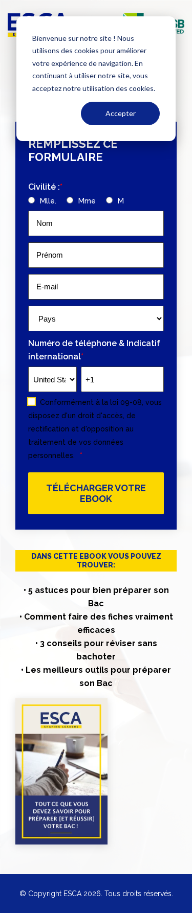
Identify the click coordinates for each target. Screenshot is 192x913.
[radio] (42, 201)
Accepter (120, 113)
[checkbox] (96, 201)
